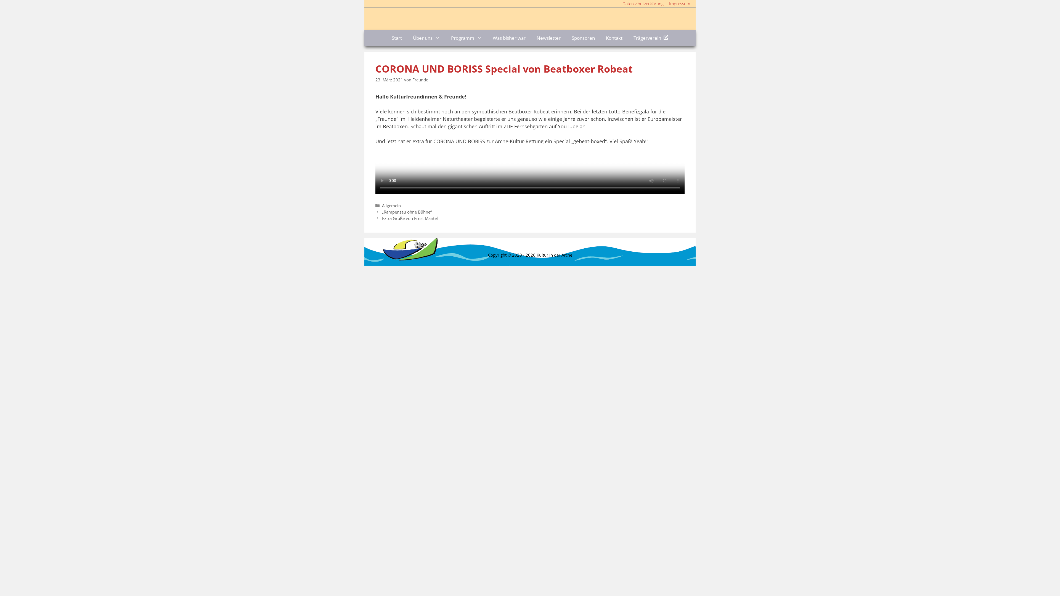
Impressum (679, 3)
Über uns (423, 38)
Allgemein (391, 205)
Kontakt (614, 38)
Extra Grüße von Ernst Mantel (410, 218)
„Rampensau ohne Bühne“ (407, 212)
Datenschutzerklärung (643, 3)
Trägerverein (647, 38)
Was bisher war (509, 38)
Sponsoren (583, 38)
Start (397, 38)
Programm (462, 38)
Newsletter (549, 38)
